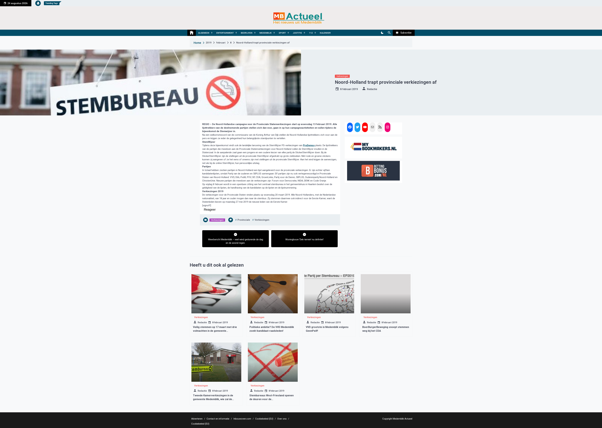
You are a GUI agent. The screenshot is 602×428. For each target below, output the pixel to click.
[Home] (191, 33)
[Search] (389, 33)
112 (311, 33)
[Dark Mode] (382, 33)
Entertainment (225, 33)
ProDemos (309, 145)
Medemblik (265, 33)
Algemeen (203, 33)
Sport (282, 33)
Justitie (297, 33)
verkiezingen (262, 219)
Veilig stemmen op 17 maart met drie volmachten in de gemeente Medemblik (215, 331)
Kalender (325, 33)
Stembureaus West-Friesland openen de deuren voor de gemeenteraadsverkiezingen (271, 399)
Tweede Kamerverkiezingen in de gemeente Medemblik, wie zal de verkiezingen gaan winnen (213, 399)
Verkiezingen (342, 76)
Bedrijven (246, 33)
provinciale (244, 219)
